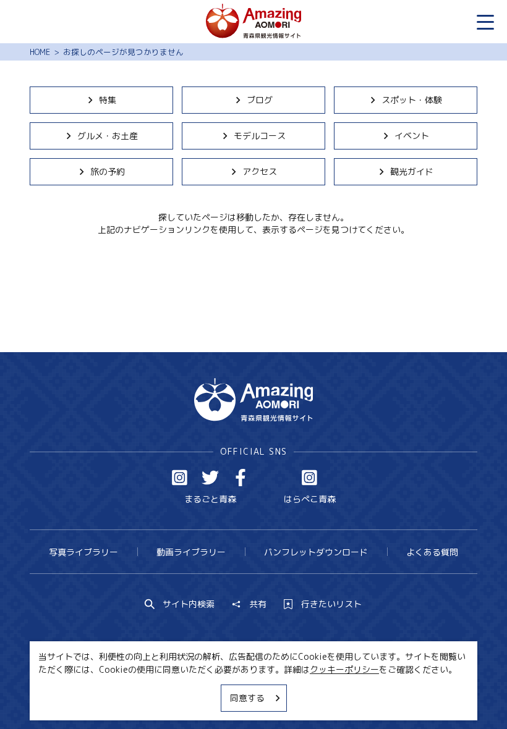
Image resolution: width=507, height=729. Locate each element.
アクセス (259, 171)
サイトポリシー (294, 696)
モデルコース (260, 135)
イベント (411, 135)
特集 (107, 100)
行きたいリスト (331, 604)
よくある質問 (432, 552)
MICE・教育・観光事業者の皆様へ (180, 696)
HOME (40, 52)
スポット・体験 (411, 100)
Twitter (210, 477)
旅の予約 (107, 171)
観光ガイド (411, 171)
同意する (247, 698)
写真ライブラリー (83, 552)
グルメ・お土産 (107, 135)
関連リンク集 (368, 696)
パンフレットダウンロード (316, 552)
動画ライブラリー (191, 552)
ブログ (260, 100)
